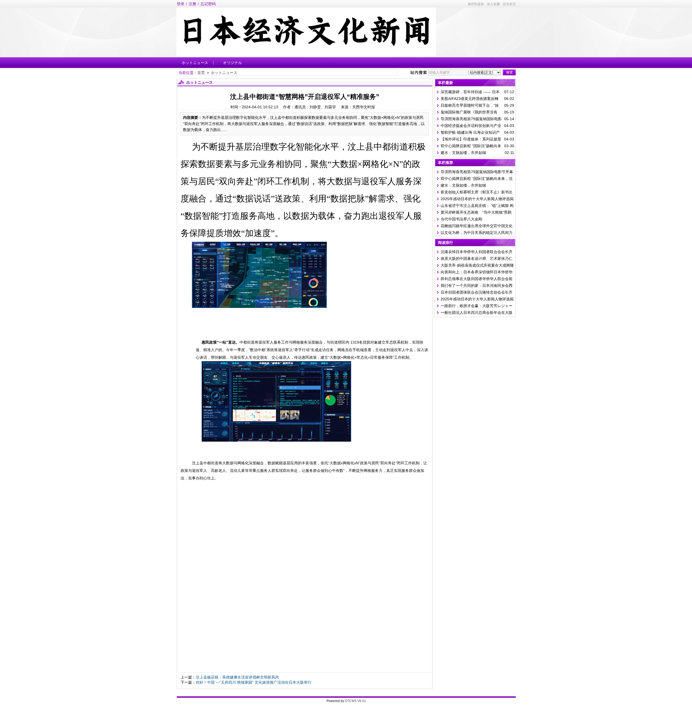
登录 (180, 4)
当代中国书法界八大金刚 (461, 219)
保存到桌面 (476, 4)
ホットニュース (195, 63)
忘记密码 (208, 4)
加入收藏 (493, 4)
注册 (192, 4)
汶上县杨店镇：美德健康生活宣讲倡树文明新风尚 (237, 677)
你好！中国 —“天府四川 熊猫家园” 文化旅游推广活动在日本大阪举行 (253, 682)
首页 (201, 72)
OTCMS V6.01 (355, 701)
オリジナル (232, 63)
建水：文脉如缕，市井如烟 (463, 152)
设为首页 (509, 4)
